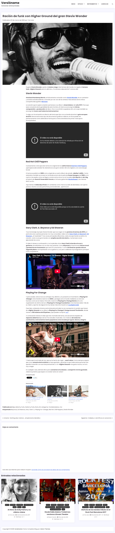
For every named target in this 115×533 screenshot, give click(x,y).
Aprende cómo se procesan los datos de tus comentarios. (50, 470)
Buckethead (73, 179)
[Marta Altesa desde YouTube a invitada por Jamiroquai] (78, 391)
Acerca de (104, 4)
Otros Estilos (28, 505)
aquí (66, 312)
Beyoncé (83, 234)
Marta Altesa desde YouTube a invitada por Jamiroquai (78, 398)
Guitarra (28, 407)
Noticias (85, 507)
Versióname (10, 3)
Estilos (80, 4)
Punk (32, 407)
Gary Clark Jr (74, 234)
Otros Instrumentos (62, 507)
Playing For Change (41, 410)
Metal (67, 505)
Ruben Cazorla (52, 517)
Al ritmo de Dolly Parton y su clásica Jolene (19, 511)
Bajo (13, 407)
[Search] (112, 4)
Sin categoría (43, 407)
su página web (73, 305)
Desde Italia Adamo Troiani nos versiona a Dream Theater (57, 513)
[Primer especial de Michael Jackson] (57, 391)
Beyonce (14, 410)
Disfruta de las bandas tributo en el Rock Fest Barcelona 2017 (95, 511)
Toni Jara (31, 20)
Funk (22, 407)
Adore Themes (45, 529)
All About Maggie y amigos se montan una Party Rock (34, 398)
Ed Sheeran (21, 410)
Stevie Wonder (68, 410)
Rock (36, 407)
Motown (45, 102)
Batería (18, 407)
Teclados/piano (54, 407)
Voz (61, 407)
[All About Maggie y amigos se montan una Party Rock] (36, 391)
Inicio (73, 4)
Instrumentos (92, 4)
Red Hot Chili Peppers (79, 166)
